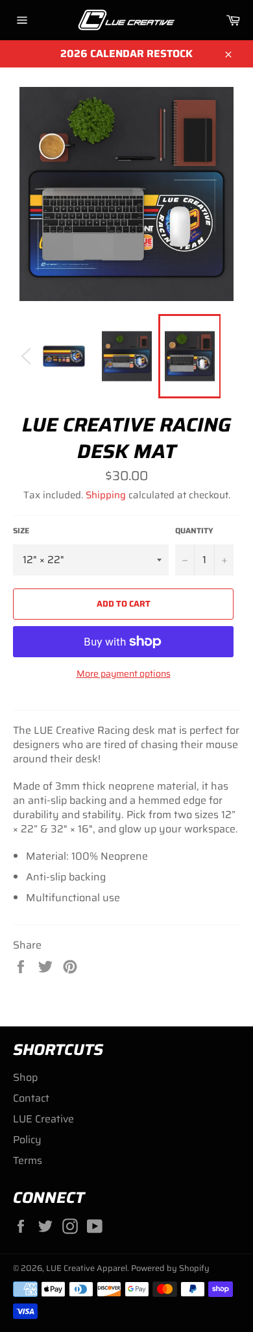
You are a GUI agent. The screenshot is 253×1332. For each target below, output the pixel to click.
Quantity (194, 531)
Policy (27, 1140)
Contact (31, 1098)
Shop (25, 1077)
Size (21, 531)
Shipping (106, 495)
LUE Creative (43, 1119)
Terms (27, 1160)
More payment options (124, 674)
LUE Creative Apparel (86, 1268)
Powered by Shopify (170, 1268)
